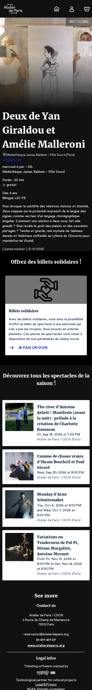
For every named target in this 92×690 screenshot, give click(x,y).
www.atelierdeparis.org (46, 645)
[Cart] (87, 9)
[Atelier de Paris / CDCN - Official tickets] (56, 9)
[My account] (72, 9)
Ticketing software (38, 666)
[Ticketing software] (46, 673)
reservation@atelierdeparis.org (46, 634)
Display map (12, 159)
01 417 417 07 (46, 639)
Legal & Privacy (46, 684)
